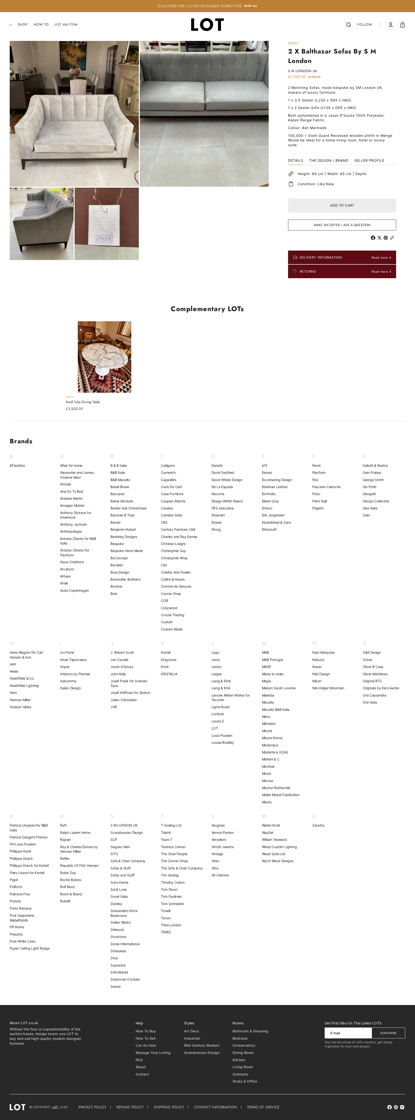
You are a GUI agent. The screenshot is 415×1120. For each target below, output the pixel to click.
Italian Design (70, 688)
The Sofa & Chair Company (182, 868)
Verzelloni (218, 839)
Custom (167, 622)
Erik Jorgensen (273, 515)
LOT (214, 728)
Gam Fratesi (372, 472)
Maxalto (268, 702)
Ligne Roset (220, 707)
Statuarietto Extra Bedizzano (123, 913)
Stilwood (117, 930)
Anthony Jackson (73, 524)
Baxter (115, 522)
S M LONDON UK (123, 825)
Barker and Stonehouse (128, 508)
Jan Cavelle (119, 660)
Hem (13, 692)
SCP (113, 839)
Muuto (267, 802)
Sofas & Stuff (120, 868)
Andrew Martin (71, 498)
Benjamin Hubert (123, 529)
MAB (265, 652)
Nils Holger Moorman (328, 688)
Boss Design (119, 572)
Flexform (319, 472)
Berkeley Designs (123, 537)
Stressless (118, 951)
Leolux (216, 667)
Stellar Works (120, 922)
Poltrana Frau (20, 894)
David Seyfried (222, 472)
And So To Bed (71, 491)
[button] (348, 24)
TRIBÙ (166, 932)
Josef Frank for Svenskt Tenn (128, 683)
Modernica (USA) (275, 752)
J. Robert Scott (122, 652)
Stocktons (118, 937)
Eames (267, 472)
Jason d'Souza (121, 667)
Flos (315, 480)
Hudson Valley (20, 707)
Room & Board (71, 894)
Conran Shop (171, 593)
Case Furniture (172, 494)
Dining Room (243, 1053)
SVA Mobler (119, 972)
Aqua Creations (72, 562)
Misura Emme (272, 738)
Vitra (215, 868)
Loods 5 (217, 721)
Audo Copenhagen (74, 590)
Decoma (217, 494)
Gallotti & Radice (375, 465)
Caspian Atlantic (173, 501)
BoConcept (119, 558)
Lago (215, 652)
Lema (215, 660)
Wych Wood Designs (278, 861)
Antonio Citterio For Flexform (74, 552)
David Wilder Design (227, 480)
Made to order (273, 674)
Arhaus (65, 576)
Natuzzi (318, 660)
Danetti (217, 465)
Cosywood (169, 608)
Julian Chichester (123, 700)
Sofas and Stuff (122, 875)
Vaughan (218, 825)
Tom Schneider (172, 904)
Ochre (367, 660)
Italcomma (68, 681)
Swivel (115, 986)
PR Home (17, 927)
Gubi (366, 515)
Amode (65, 484)
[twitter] (380, 238)
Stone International (124, 944)
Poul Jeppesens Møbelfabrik (22, 917)
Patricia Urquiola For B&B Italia (29, 827)
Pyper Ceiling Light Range (30, 948)
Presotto (16, 934)
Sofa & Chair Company (127, 861)
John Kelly (118, 674)
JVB (113, 707)
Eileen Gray (270, 501)
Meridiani (269, 723)
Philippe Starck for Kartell (29, 865)
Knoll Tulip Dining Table (83, 402)
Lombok (217, 714)
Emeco (267, 508)
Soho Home (119, 882)
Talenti (166, 832)
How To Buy (146, 1031)
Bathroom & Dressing (250, 1031)
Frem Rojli (319, 501)
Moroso (267, 781)
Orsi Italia (370, 702)
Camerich (168, 472)
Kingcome (168, 660)
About (141, 1067)
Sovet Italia (119, 896)
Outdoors (240, 1074)
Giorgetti (369, 494)
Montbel (268, 766)
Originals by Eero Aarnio (381, 688)
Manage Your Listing (153, 1053)
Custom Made (171, 629)
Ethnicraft (269, 529)
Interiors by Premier (75, 674)
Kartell (166, 652)
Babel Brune (119, 487)
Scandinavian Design (126, 832)
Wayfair (268, 832)
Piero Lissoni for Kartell (27, 873)
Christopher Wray (174, 558)
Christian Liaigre (173, 544)
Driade (216, 522)
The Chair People (174, 854)
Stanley (116, 904)
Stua (113, 958)
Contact (142, 1074)
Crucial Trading (172, 615)
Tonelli (166, 911)
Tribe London (171, 925)
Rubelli (65, 901)
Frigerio (318, 508)
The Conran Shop (174, 861)
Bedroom (240, 1038)
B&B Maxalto (120, 480)
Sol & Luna (118, 889)
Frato (316, 494)
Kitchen (239, 1060)
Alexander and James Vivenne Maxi (77, 474)
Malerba (268, 695)
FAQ (139, 1060)
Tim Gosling (170, 875)
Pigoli (14, 880)
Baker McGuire (121, 501)
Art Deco (191, 1031)
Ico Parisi (67, 652)
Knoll (164, 667)
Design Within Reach (227, 501)
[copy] (393, 238)
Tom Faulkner (171, 896)
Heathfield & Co (22, 678)
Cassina (167, 508)
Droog (216, 529)
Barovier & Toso (122, 515)
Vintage (217, 854)
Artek (64, 583)
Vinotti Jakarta (222, 847)
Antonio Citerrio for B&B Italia (78, 541)
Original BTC (372, 681)
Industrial (192, 1038)
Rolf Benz (67, 887)
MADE (266, 667)
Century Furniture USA (178, 529)
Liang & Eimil (221, 681)
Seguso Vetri (120, 847)
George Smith (373, 480)
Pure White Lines (22, 941)
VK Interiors (220, 875)
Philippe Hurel (20, 851)
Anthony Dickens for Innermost (75, 515)
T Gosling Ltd (171, 825)
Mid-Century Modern (201, 1045)
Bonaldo (116, 565)
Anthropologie (70, 531)
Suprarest (117, 965)
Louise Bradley (222, 742)
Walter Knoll (271, 825)
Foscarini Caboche (326, 487)
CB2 (164, 522)
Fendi (316, 465)
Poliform (16, 887)
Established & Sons (276, 522)
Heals (14, 671)
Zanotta (318, 825)
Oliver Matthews (375, 674)
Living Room (243, 1067)
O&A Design (372, 652)
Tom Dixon (169, 889)
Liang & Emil (220, 688)
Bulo (113, 593)
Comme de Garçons (176, 586)
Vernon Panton (222, 832)
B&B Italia (117, 472)
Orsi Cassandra (374, 695)
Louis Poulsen (221, 735)
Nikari (316, 681)
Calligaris (168, 465)
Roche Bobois (70, 880)
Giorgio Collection (376, 501)
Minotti (267, 731)
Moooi (266, 773)
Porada (15, 901)
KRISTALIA (169, 674)
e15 (264, 465)
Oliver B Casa (373, 667)
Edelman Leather (275, 487)
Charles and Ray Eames (179, 537)
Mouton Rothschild (276, 788)
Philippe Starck (21, 858)
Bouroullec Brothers (125, 579)
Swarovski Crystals (125, 979)
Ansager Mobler (72, 505)
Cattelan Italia (171, 515)
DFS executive (222, 508)
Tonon (165, 918)
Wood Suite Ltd (273, 854)
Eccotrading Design (277, 480)
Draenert (218, 515)
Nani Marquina (323, 652)
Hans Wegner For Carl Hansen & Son (26, 654)
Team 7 (166, 839)
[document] (139, 150)
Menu (266, 716)
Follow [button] (364, 24)
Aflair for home (71, 465)
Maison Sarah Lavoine (279, 688)
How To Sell (146, 1038)
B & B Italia (118, 465)
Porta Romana (20, 908)
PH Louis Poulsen (23, 844)
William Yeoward (274, 839)
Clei (163, 565)
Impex (65, 667)
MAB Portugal (272, 660)
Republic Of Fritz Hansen (79, 865)
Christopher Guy (173, 551)
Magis (266, 681)
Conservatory (244, 1045)
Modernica (270, 745)
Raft (63, 825)
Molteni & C (270, 759)
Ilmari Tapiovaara (73, 660)
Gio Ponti (369, 487)
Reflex (65, 858)
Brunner (116, 586)
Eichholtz (269, 494)
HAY (13, 664)
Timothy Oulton (172, 882)
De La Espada (222, 487)
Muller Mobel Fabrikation (280, 795)
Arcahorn (67, 569)
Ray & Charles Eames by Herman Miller (79, 849)
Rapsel (65, 839)
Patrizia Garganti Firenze (28, 837)
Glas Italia (370, 508)
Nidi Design (321, 674)
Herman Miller (20, 700)
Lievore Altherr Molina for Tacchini (230, 697)
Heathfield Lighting (24, 685)
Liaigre (216, 674)
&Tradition (17, 465)
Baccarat (117, 494)
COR (164, 600)
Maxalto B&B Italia (276, 709)
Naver (317, 667)
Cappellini (168, 480)
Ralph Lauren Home (75, 832)
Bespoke (117, 544)
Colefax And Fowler (175, 572)
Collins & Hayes (172, 579)
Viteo (215, 861)
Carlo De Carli (171, 487)
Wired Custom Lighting (279, 847)
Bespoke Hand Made (126, 551)
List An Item (146, 1045)
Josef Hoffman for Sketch (130, 692)
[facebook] (374, 238)
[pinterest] (387, 238)
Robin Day (68, 873)
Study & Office (245, 1081)
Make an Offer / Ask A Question (342, 224)
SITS (114, 854)
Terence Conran (173, 847)
